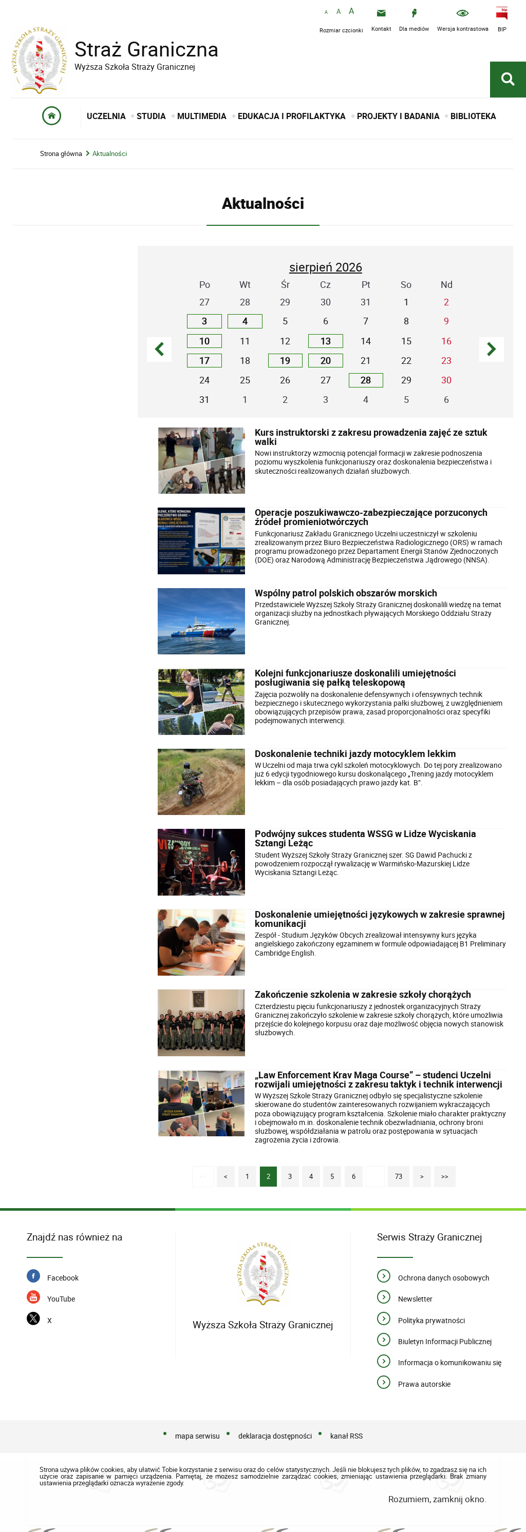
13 (326, 341)
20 (326, 360)
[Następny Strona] (491, 349)
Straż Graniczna (114, 49)
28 (366, 380)
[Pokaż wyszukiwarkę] (508, 80)
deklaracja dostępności (275, 1436)
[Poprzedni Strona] (159, 349)
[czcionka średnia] (338, 12)
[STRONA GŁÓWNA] (52, 117)
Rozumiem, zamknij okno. (437, 1499)
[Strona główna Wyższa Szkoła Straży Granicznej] (263, 1275)
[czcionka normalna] (326, 12)
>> (441, 1173)
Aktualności (109, 153)
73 (395, 1173)
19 (285, 360)
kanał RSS (346, 1436)
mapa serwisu (197, 1436)
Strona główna (61, 153)
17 (204, 360)
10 (204, 341)
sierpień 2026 (325, 267)
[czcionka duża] (351, 11)
